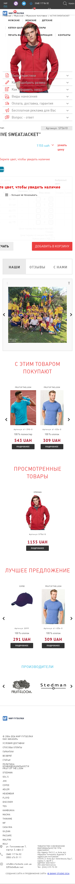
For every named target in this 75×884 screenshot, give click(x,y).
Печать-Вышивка (19, 35)
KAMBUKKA (8, 810)
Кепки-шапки (17, 27)
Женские (30, 20)
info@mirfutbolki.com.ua (19, 864)
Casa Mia (7, 827)
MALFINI (7, 840)
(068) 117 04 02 (42, 3)
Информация (44, 35)
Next (71, 315)
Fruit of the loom (13, 768)
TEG (5, 806)
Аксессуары (38, 27)
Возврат (7, 756)
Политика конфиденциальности (16, 765)
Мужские (14, 20)
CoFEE (6, 785)
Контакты (64, 35)
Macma (6, 814)
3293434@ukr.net (14, 867)
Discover (8, 802)
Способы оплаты (12, 747)
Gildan (6, 831)
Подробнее (23, 446)
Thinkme (7, 819)
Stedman (8, 772)
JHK (5, 781)
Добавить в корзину (52, 246)
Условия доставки (13, 743)
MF (4, 823)
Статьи (6, 760)
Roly (5, 844)
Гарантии (8, 751)
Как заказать (10, 739)
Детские (47, 20)
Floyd (6, 798)
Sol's (6, 777)
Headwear (8, 793)
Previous (4, 315)
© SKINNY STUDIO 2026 (58, 873)
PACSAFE (7, 835)
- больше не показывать (23, 195)
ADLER (6, 789)
